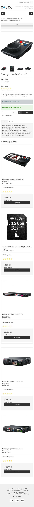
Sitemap (26, 494)
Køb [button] (27, 112)
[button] (17, 24)
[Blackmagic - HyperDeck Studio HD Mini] (17, 363)
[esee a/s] (17, 7)
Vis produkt (17, 202)
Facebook (17, 496)
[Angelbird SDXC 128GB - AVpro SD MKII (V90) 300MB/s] (17, 228)
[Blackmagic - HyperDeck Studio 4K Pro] (17, 296)
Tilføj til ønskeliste (6, 115)
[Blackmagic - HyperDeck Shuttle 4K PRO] (17, 161)
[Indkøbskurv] (31, 13)
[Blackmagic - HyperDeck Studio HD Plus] (17, 430)
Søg (31, 2)
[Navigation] (3, 13)
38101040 (21, 492)
